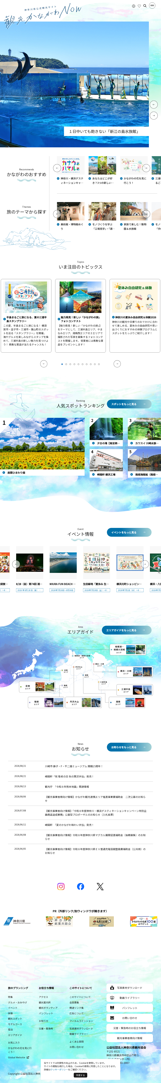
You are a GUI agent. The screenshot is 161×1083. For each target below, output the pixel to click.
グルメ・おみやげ (17, 1002)
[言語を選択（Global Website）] (133, 6)
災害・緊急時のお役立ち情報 (129, 1028)
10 (99, 364)
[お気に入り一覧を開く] (139, 6)
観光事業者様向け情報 (129, 1038)
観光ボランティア (48, 1007)
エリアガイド (15, 1035)
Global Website (16, 1057)
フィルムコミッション (81, 1020)
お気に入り (14, 1042)
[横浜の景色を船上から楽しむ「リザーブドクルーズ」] (74, 146)
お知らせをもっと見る (123, 747)
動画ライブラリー (78, 1034)
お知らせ (43, 1020)
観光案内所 (45, 1002)
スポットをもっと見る (123, 404)
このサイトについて (80, 997)
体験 (10, 1013)
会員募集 (74, 1002)
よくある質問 (76, 1041)
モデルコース (15, 1024)
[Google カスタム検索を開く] (145, 5)
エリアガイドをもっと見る (121, 630)
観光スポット (15, 1018)
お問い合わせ (76, 1047)
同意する (80, 1075)
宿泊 (10, 1029)
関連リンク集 (76, 1007)
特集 (10, 997)
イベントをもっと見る (123, 532)
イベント (12, 1007)
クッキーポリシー (59, 1069)
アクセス (43, 997)
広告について (76, 1013)
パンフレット (46, 1013)
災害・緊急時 (46, 1028)
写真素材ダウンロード (81, 1028)
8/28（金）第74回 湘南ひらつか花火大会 (39, 584)
